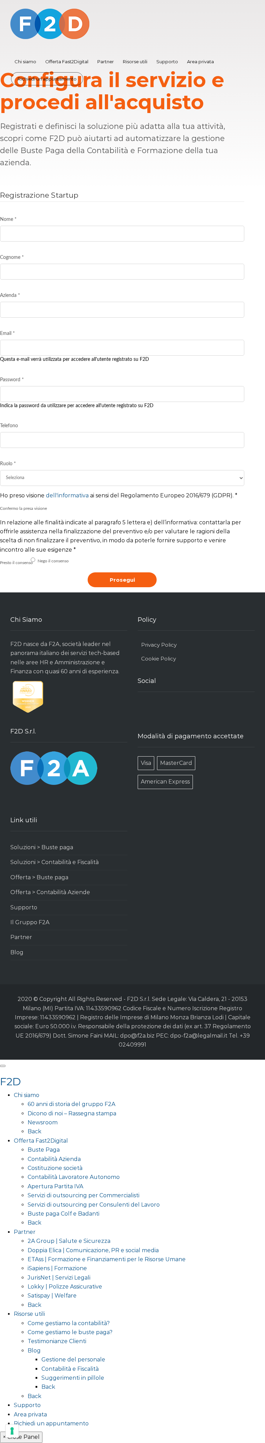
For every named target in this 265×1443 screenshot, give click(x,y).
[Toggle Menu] (3, 1066)
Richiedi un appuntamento (47, 79)
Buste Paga (44, 1149)
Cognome (12, 257)
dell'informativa (67, 495)
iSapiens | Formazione (57, 1268)
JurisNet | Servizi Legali (59, 1277)
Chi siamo (25, 61)
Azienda (10, 295)
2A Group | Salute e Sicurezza (69, 1241)
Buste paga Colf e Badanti (63, 1213)
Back (34, 1131)
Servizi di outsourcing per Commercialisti (83, 1195)
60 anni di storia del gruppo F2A (71, 1104)
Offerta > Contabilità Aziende (50, 892)
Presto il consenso (16, 563)
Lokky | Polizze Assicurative (65, 1286)
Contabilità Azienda (54, 1159)
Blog (16, 952)
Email (7, 333)
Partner (105, 61)
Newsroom (43, 1122)
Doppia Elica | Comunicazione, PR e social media (93, 1250)
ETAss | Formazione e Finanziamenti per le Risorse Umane (107, 1259)
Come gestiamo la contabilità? (69, 1323)
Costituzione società (55, 1168)
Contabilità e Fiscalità (70, 1369)
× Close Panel (21, 1437)
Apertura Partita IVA (55, 1186)
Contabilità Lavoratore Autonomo (74, 1177)
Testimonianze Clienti (57, 1341)
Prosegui (122, 580)
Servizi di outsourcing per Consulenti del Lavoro (94, 1204)
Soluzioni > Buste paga (41, 847)
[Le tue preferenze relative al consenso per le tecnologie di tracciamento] (12, 1430)
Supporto (167, 61)
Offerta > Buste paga (39, 877)
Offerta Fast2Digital (66, 61)
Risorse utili (135, 61)
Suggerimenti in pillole (72, 1378)
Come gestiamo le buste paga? (70, 1332)
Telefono (9, 425)
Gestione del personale (73, 1359)
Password (12, 379)
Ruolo (8, 463)
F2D (10, 1081)
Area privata (200, 61)
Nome (8, 219)
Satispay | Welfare (52, 1295)
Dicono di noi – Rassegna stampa (72, 1113)
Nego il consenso (53, 561)
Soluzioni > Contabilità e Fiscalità (54, 862)
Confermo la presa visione (23, 508)
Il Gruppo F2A (29, 922)
